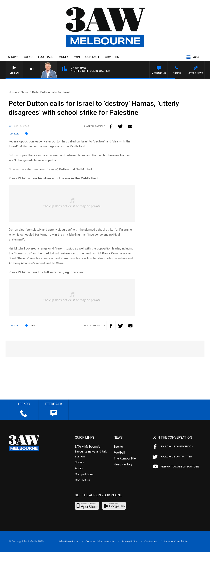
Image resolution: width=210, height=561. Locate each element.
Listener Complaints (176, 541)
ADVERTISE (113, 57)
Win (77, 57)
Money (64, 57)
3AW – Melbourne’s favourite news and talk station (91, 451)
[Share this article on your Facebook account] (110, 126)
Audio (28, 57)
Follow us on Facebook (177, 446)
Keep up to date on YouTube (180, 466)
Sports (118, 446)
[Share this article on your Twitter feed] (120, 126)
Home (13, 92)
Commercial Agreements (100, 541)
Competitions (84, 474)
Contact (92, 57)
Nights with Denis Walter (90, 70)
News (24, 92)
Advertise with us (68, 541)
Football (45, 57)
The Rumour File (125, 458)
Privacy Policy (129, 541)
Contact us (82, 480)
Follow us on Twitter (176, 456)
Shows (13, 57)
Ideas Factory (123, 464)
